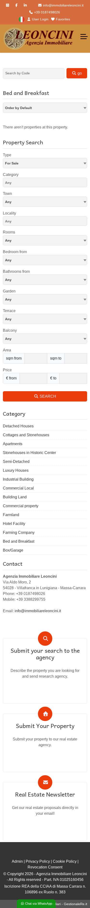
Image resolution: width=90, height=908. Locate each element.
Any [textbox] (8, 202)
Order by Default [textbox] (18, 108)
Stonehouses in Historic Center (29, 453)
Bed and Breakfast (18, 541)
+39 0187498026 (46, 12)
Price (7, 370)
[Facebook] (16, 5)
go (79, 73)
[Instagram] (7, 5)
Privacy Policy (38, 861)
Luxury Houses (16, 470)
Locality (9, 213)
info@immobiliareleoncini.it (63, 5)
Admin (17, 861)
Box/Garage (13, 550)
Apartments (12, 444)
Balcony (10, 330)
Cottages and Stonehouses (26, 435)
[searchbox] (46, 183)
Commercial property (20, 506)
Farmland (11, 515)
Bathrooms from (16, 271)
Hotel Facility (14, 524)
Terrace (9, 311)
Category (10, 175)
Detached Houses (18, 426)
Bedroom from (15, 252)
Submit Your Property (45, 725)
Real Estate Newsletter (45, 794)
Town (7, 194)
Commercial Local (18, 488)
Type (7, 155)
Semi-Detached (16, 462)
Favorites (62, 19)
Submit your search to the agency (45, 654)
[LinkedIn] (25, 5)
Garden (9, 291)
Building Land (15, 497)
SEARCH (47, 396)
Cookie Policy (65, 861)
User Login (39, 19)
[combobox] (45, 108)
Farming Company (19, 532)
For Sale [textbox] (11, 163)
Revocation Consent (45, 867)
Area (7, 350)
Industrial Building (18, 479)
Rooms (9, 232)
